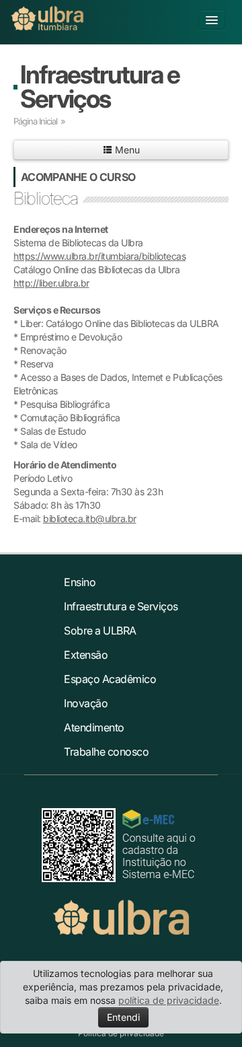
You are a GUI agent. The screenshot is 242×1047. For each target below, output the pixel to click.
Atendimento (94, 727)
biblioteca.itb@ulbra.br (89, 518)
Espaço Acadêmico (110, 679)
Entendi (123, 1017)
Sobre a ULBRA (100, 630)
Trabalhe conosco (106, 751)
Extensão (86, 654)
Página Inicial (35, 121)
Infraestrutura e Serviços (99, 86)
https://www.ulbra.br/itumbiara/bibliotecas (99, 256)
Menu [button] (126, 149)
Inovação (86, 703)
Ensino (79, 582)
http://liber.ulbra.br (51, 283)
